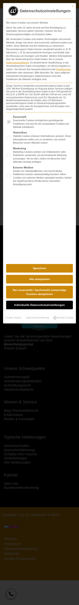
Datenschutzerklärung (17, 62)
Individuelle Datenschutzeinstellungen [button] (39, 304)
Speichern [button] (39, 268)
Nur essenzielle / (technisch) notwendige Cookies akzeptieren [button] (39, 292)
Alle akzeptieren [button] (39, 279)
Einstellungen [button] (63, 69)
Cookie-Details (13, 317)
